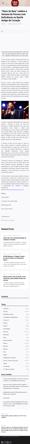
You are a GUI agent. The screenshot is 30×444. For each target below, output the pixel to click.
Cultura (5, 326)
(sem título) (6, 398)
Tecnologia (6, 366)
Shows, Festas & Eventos (10, 360)
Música (3, 24)
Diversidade (6, 329)
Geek (4, 337)
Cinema (5, 311)
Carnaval (5, 308)
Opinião (5, 349)
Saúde (5, 355)
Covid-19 (6, 320)
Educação (6, 334)
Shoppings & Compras (9, 357)
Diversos (5, 331)
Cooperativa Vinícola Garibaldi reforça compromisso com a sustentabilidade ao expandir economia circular (15, 403)
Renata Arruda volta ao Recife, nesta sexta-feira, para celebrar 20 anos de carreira (14, 278)
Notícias (5, 346)
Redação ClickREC (9, 220)
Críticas (5, 323)
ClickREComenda (8, 314)
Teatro (5, 363)
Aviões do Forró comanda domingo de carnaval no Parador (14, 238)
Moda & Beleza (7, 340)
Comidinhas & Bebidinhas (10, 317)
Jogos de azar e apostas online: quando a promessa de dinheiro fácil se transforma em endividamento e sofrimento (16, 386)
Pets (4, 352)
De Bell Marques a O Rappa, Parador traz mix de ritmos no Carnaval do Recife (14, 258)
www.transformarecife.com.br (16, 189)
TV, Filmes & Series (8, 369)
